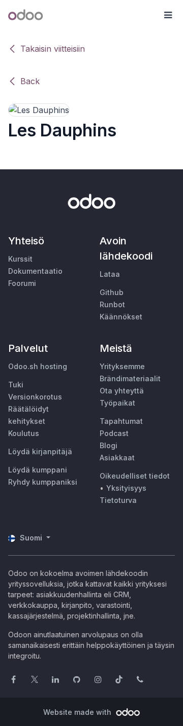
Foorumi (22, 283)
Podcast (114, 433)
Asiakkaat (117, 457)
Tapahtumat (121, 421)
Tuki (15, 384)
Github (112, 292)
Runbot (112, 304)
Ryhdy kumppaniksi (42, 482)
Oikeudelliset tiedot (135, 475)
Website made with (78, 712)
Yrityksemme (122, 366)
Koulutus (23, 433)
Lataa (110, 274)
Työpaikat (117, 402)
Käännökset (121, 316)
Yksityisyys (126, 488)
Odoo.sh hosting (37, 366)
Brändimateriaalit (130, 378)
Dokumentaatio (35, 271)
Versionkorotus (35, 396)
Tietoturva (118, 500)
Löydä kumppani (37, 469)
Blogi (108, 445)
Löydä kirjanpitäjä (40, 451)
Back (30, 81)
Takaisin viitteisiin (52, 49)
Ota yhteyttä (122, 390)
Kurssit (20, 259)
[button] (167, 15)
